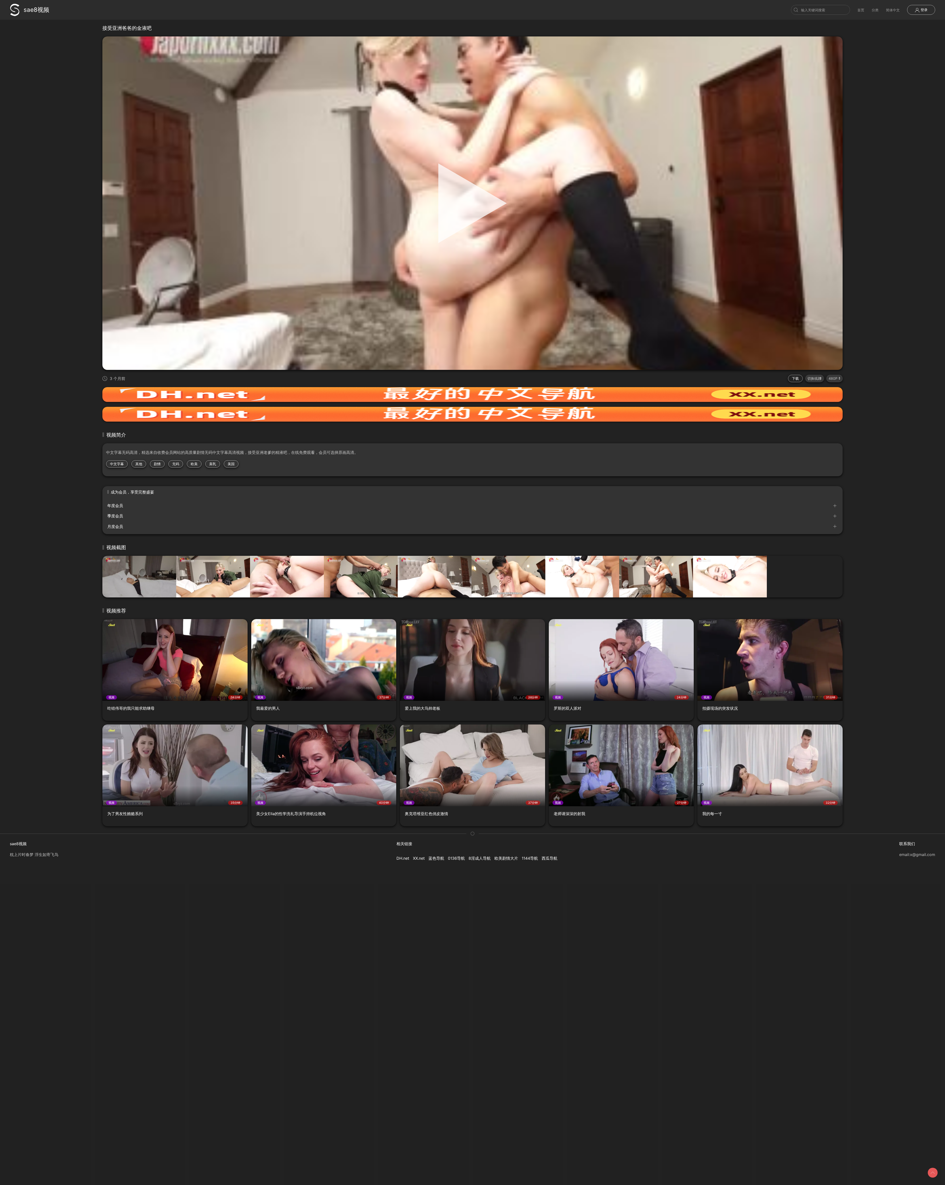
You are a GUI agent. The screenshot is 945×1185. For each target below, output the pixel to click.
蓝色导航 (436, 858)
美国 (231, 464)
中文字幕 (117, 464)
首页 (860, 10)
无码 (175, 464)
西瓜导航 (549, 858)
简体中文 (893, 10)
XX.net (419, 858)
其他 (138, 464)
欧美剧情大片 (506, 858)
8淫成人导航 (480, 858)
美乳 (212, 464)
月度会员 (115, 526)
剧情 (157, 464)
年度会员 (115, 505)
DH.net (402, 858)
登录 (924, 10)
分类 (875, 10)
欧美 (194, 464)
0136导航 (456, 858)
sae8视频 (36, 9)
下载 (795, 378)
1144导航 (530, 858)
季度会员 (115, 515)
